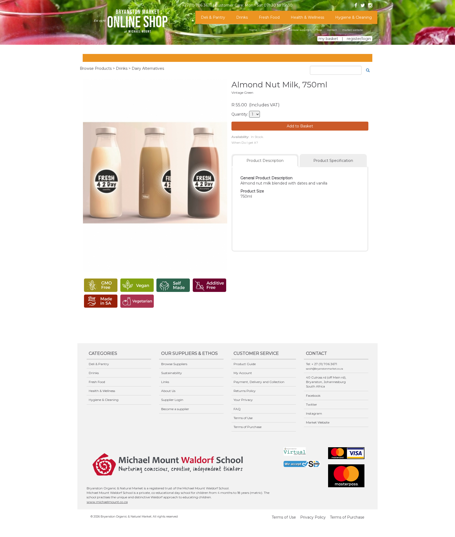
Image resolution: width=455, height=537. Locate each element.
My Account (243, 373)
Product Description (265, 160)
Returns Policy (245, 391)
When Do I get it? (244, 143)
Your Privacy (243, 400)
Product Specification (333, 160)
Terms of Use (243, 418)
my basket (328, 38)
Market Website (317, 422)
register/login (359, 38)
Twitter (311, 404)
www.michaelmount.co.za (107, 502)
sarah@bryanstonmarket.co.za (324, 368)
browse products (273, 30)
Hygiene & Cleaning (353, 17)
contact (332, 30)
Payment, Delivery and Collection (259, 382)
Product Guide (245, 364)
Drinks (242, 17)
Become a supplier (175, 409)
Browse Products (96, 68)
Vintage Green (242, 93)
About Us (168, 391)
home (253, 30)
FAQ (237, 409)
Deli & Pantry (213, 17)
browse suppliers (300, 30)
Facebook (313, 395)
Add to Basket (300, 126)
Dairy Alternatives (148, 68)
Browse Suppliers (174, 364)
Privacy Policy (313, 517)
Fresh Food (269, 17)
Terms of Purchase (247, 427)
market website (352, 30)
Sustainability (171, 373)
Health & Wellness (307, 17)
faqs (319, 30)
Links (165, 382)
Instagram (314, 413)
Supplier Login (172, 400)
